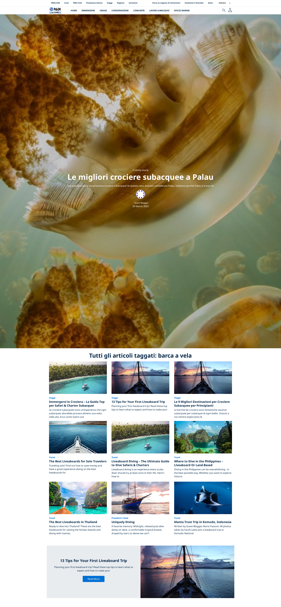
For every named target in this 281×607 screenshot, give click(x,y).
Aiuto (210, 3)
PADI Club (77, 3)
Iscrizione (133, 3)
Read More (94, 579)
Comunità (139, 10)
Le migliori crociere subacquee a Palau (140, 177)
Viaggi (110, 3)
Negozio (120, 3)
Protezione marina (94, 3)
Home (74, 10)
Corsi (66, 3)
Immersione (88, 10)
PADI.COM (55, 3)
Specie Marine (182, 10)
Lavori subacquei (159, 10)
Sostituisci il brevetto (194, 3)
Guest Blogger (141, 202)
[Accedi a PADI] (230, 10)
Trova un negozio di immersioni (166, 3)
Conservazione (120, 10)
